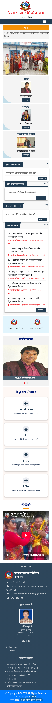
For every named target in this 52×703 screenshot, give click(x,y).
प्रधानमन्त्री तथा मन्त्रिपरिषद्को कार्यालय (21, 661)
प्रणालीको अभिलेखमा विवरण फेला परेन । (22, 170)
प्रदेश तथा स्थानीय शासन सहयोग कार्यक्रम (22, 679)
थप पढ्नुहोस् (26, 97)
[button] (24, 380)
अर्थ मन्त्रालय (12, 675)
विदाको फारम (13, 644)
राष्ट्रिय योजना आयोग (14, 683)
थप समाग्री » (42, 175)
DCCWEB (22, 690)
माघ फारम (12, 647)
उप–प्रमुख (26, 103)
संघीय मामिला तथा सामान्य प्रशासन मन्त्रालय (23, 664)
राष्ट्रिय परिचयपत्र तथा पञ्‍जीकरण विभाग (21, 668)
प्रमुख (26, 76)
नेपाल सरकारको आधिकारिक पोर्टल (19, 672)
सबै (47, 160)
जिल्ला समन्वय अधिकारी (26, 130)
